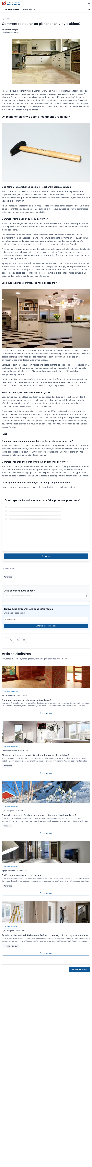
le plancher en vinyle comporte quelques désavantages (44, 97)
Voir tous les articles (79, 969)
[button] (89, 3)
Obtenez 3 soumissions (46, 626)
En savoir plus (46, 713)
